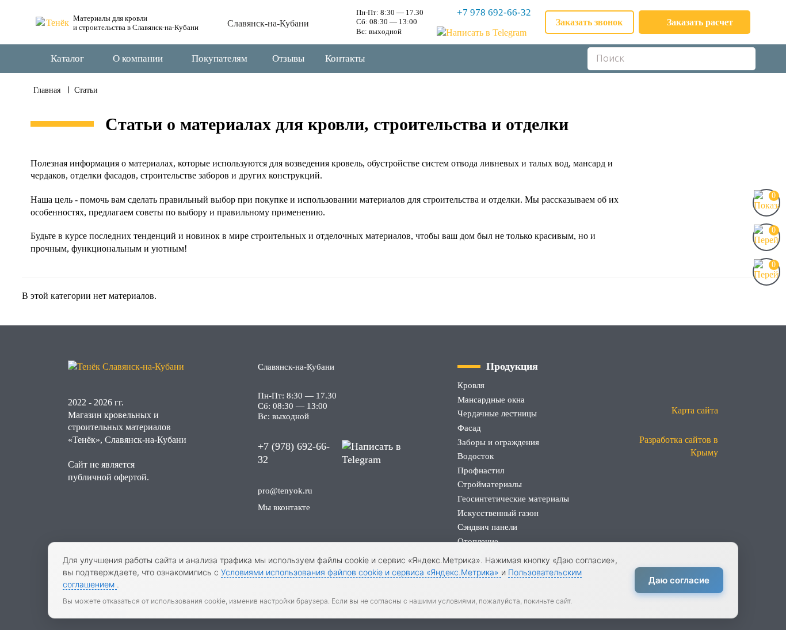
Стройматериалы (489, 484)
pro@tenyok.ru (285, 490)
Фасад (469, 427)
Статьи (86, 90)
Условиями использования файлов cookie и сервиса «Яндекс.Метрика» (361, 572)
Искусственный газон (498, 513)
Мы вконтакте (284, 507)
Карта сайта (694, 410)
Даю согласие (678, 580)
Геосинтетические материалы (513, 498)
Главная (46, 90)
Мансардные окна (491, 399)
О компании (138, 58)
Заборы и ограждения (498, 442)
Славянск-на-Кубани (268, 23)
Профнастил (480, 470)
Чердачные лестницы (497, 413)
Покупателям (219, 58)
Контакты (345, 58)
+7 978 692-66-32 (494, 12)
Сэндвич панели (487, 527)
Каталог (67, 58)
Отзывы (288, 58)
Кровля (470, 385)
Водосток (475, 456)
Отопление (477, 541)
